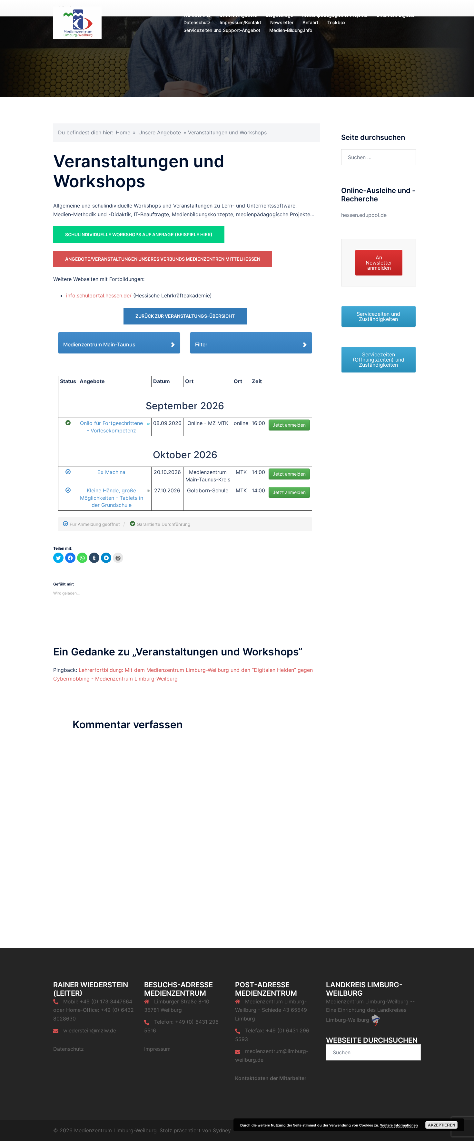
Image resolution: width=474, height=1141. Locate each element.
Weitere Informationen (399, 1125)
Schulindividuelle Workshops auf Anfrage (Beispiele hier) (138, 234)
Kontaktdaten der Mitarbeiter (270, 1078)
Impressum (157, 1049)
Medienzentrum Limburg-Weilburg (367, 1001)
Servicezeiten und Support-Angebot (221, 30)
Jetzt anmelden (289, 425)
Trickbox (336, 22)
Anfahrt (310, 22)
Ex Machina (111, 472)
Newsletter (281, 22)
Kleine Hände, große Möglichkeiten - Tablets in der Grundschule (111, 497)
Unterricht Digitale (395, 15)
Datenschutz (197, 22)
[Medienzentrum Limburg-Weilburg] (77, 22)
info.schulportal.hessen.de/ (99, 295)
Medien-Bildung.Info (290, 30)
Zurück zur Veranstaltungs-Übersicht (185, 316)
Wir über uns (197, 15)
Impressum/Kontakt (240, 22)
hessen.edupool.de (364, 215)
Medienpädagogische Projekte (334, 15)
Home (123, 132)
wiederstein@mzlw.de (89, 1030)
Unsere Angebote (238, 15)
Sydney (222, 1130)
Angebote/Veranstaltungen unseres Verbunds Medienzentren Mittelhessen (162, 259)
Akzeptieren (441, 1125)
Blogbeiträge (279, 15)
